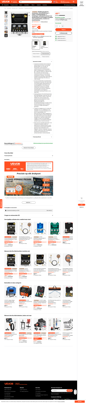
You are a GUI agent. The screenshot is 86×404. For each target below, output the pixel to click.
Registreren (82, 207)
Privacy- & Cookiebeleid (55, 393)
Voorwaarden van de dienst (41, 391)
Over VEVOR (38, 389)
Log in (82, 204)
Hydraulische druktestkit (28, 8)
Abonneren (69, 390)
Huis (5, 8)
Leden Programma (23, 389)
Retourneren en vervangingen (10, 391)
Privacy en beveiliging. (61, 401)
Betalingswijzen (7, 398)
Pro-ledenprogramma (24, 391)
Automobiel (9, 8)
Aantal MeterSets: (35, 39)
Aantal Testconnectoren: (37, 51)
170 (17, 144)
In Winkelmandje (63, 33)
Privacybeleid (38, 393)
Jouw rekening (7, 394)
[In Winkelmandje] (15, 233)
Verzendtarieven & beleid (9, 396)
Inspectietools (21, 8)
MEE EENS (79, 401)
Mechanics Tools (14, 8)
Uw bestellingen (7, 393)
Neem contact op (7, 389)
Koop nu (63, 29)
